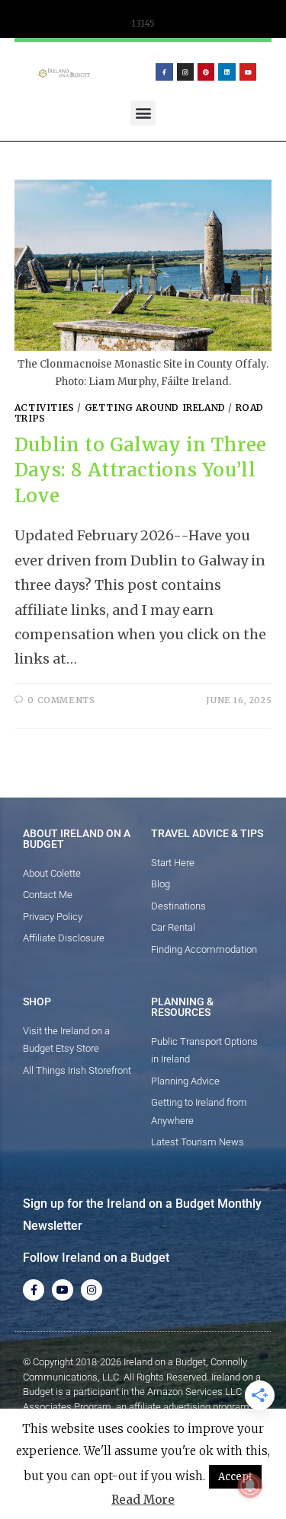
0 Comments (61, 700)
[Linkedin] (226, 71)
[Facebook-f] (164, 71)
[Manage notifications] (250, 1485)
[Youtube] (247, 71)
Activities (44, 407)
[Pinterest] (206, 71)
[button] (143, 113)
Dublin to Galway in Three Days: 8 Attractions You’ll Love (140, 470)
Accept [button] (235, 1476)
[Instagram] (185, 71)
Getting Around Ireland (155, 407)
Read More (143, 1499)
